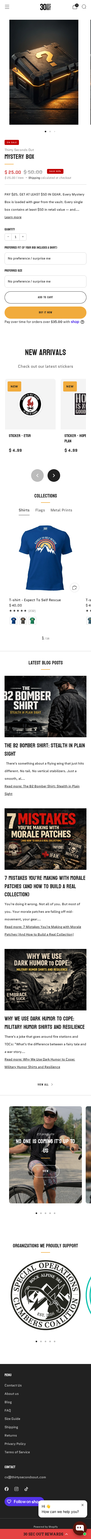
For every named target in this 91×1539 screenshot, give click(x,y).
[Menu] (7, 6)
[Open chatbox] (80, 1528)
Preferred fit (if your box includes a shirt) (31, 247)
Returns (11, 1435)
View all (43, 1084)
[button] (45, 1534)
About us (12, 1393)
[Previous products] (37, 475)
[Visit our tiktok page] (26, 1489)
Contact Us (13, 1385)
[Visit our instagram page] (16, 1489)
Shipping (34, 178)
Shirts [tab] (24, 510)
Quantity (10, 229)
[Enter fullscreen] (77, 120)
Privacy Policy (15, 1443)
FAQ (8, 1410)
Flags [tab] (40, 510)
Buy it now (45, 312)
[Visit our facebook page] (6, 1489)
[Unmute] (68, 120)
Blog (8, 1402)
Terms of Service (17, 1452)
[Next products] (54, 475)
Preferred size (13, 270)
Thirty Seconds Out (19, 149)
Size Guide (12, 1418)
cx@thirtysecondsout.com (25, 1477)
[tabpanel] (45, 581)
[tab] (36, 1213)
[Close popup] (82, 1505)
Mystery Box (19, 156)
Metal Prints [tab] (61, 510)
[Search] (83, 6)
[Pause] (11, 120)
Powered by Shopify (46, 1527)
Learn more (13, 217)
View (46, 1170)
